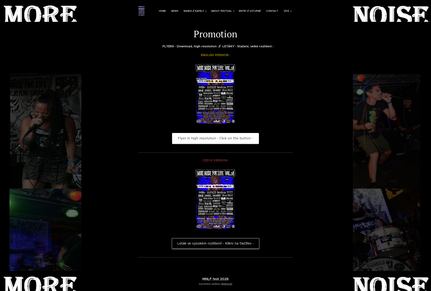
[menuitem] (163, 11)
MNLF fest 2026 (215, 279)
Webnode (226, 283)
